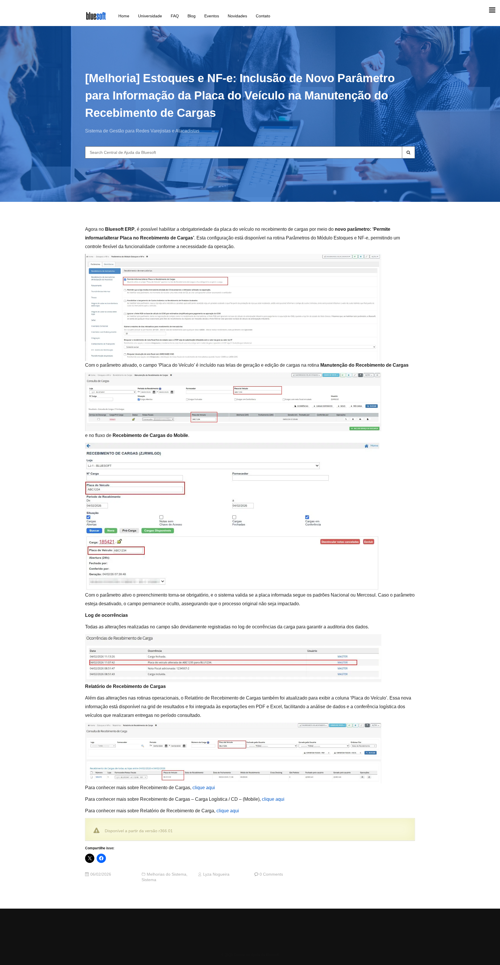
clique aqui (203, 787)
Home (123, 16)
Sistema (148, 880)
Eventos (211, 16)
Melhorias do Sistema (166, 874)
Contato (263, 16)
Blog (192, 16)
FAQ (175, 16)
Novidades (237, 16)
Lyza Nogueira (216, 874)
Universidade (150, 16)
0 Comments (271, 874)
